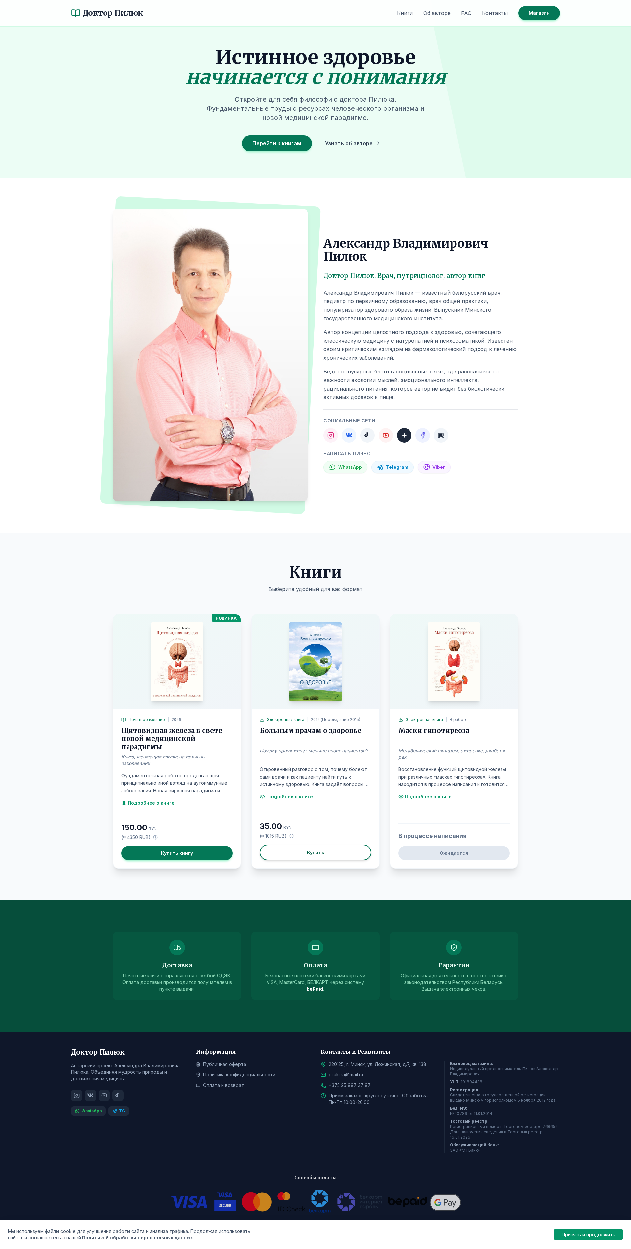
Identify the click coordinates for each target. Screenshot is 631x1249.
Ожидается (454, 853)
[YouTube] (386, 435)
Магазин (539, 13)
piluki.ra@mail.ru (346, 1074)
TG (122, 1110)
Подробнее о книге (151, 802)
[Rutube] (441, 435)
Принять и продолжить (588, 1234)
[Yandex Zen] (404, 435)
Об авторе (437, 13)
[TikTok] (367, 435)
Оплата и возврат (223, 1085)
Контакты (495, 13)
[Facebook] (422, 435)
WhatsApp (92, 1110)
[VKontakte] (349, 435)
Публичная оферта (224, 1064)
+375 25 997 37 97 (350, 1085)
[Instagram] (330, 435)
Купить (315, 852)
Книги (405, 13)
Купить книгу (177, 853)
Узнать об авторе (349, 143)
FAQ (466, 13)
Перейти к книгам (276, 143)
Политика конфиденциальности (239, 1074)
